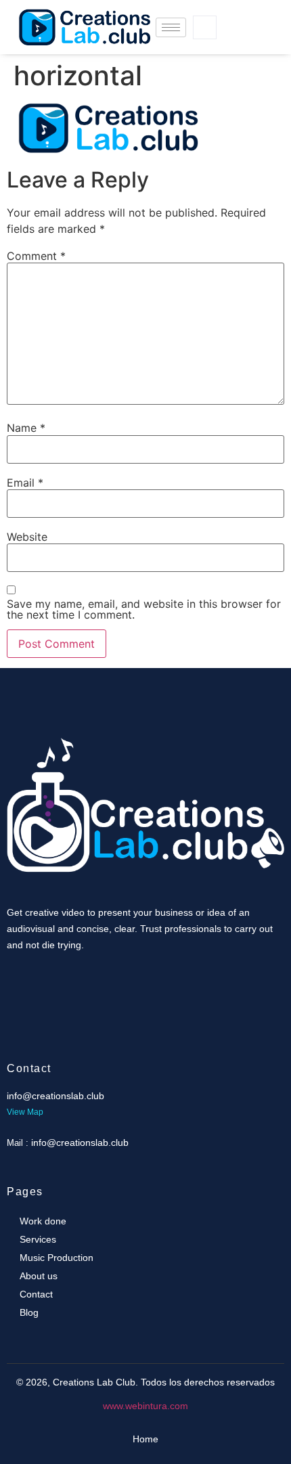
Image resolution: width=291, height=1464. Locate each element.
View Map (25, 1112)
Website (27, 536)
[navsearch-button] (205, 27)
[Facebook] (234, 13)
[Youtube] (234, 40)
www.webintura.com (145, 1405)
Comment (36, 255)
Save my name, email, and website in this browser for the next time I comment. (144, 609)
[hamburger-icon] (171, 27)
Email (25, 482)
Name (26, 427)
